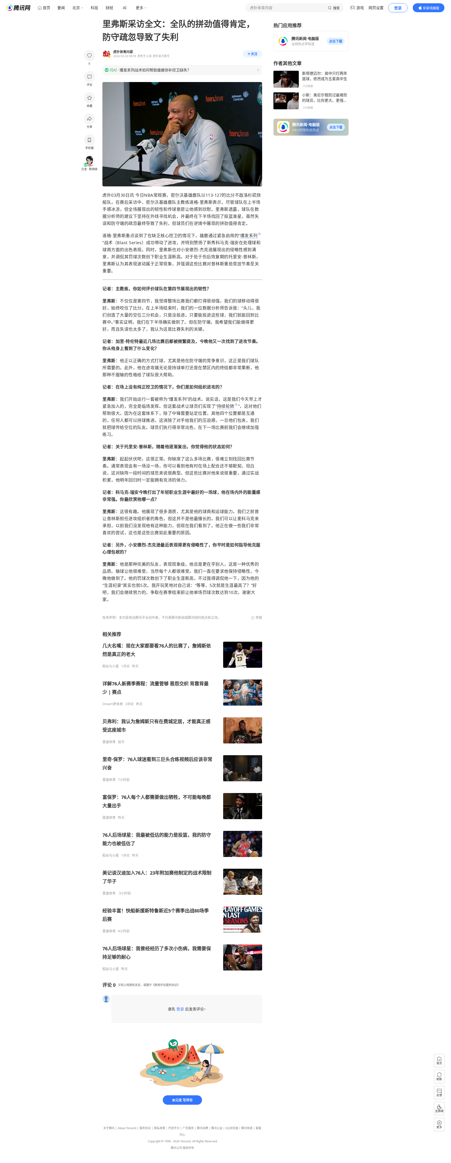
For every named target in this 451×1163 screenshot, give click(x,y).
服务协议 (145, 1128)
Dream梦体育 (112, 704)
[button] (336, 41)
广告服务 (188, 1128)
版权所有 (188, 1148)
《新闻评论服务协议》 (166, 985)
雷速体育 (109, 741)
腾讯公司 (176, 1148)
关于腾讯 (109, 1128)
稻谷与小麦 (110, 666)
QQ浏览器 (232, 1128)
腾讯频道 (247, 1128)
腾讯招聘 (202, 1128)
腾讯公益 (216, 1128)
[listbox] (182, 801)
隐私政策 (159, 1128)
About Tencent (127, 1128)
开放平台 (173, 1128)
